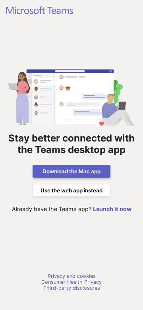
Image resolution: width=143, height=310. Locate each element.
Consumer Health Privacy (71, 282)
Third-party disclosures (71, 288)
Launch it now (112, 208)
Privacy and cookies (72, 276)
